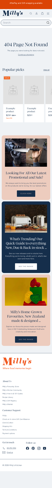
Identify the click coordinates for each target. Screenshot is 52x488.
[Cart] (42, 13)
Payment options (8, 433)
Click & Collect (7, 423)
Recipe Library (7, 397)
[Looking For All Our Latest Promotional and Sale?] (26, 153)
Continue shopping (26, 55)
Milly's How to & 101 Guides (12, 394)
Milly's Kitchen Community (12, 390)
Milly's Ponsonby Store (10, 387)
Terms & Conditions (9, 430)
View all (46, 70)
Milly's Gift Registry (9, 401)
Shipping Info (7, 426)
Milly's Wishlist (7, 404)
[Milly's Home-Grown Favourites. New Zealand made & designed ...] (26, 292)
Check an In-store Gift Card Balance (16, 419)
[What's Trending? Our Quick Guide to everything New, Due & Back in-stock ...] (26, 219)
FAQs (4, 416)
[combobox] (26, 23)
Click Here (26, 193)
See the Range (26, 266)
